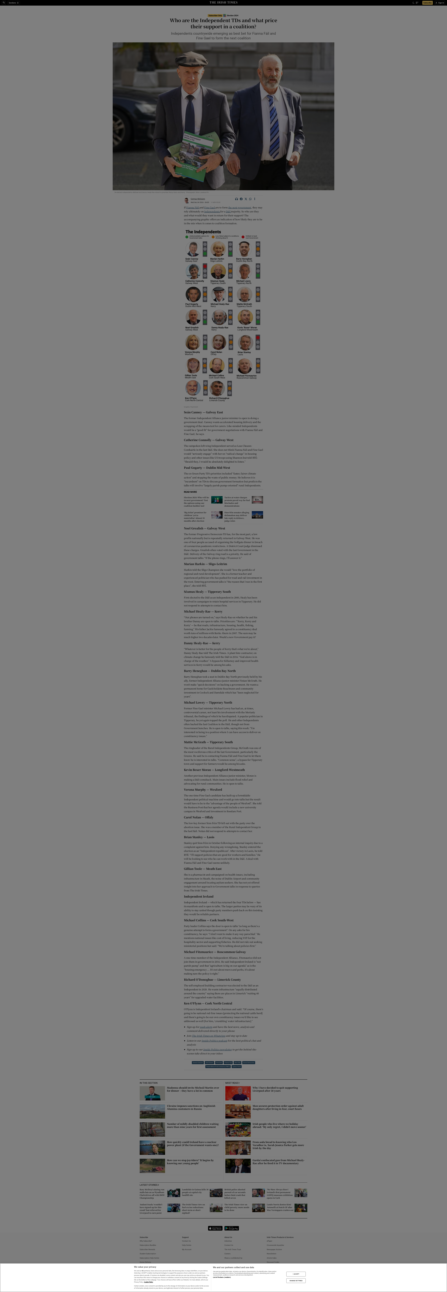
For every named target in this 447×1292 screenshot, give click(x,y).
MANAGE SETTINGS (296, 1280)
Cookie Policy (148, 1282)
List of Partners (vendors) (222, 1277)
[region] (223, 1277)
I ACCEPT (296, 1274)
